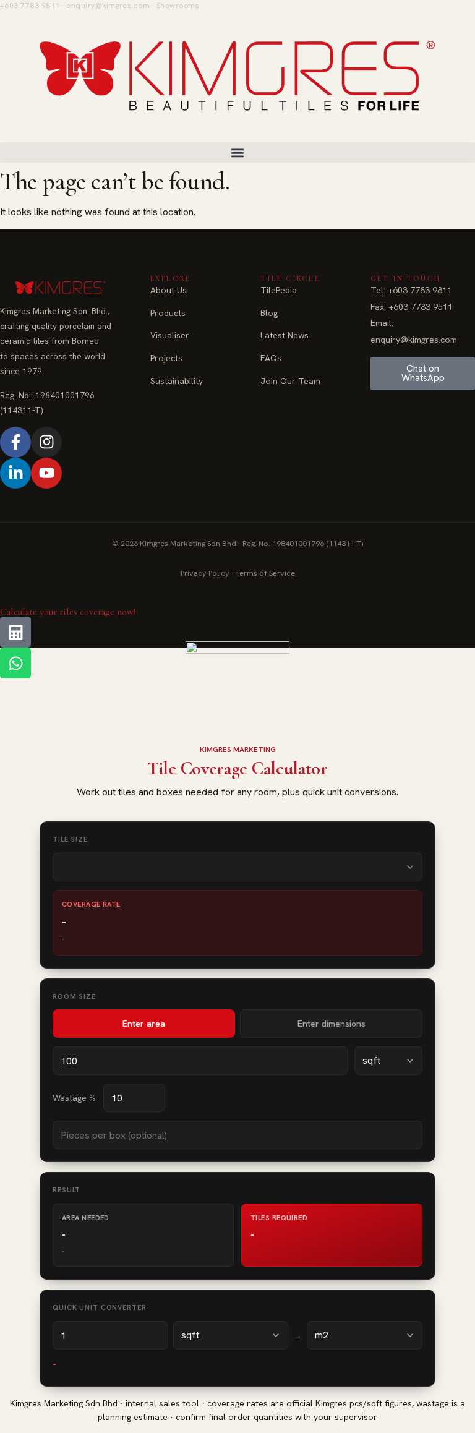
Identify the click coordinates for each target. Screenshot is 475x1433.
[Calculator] (15, 632)
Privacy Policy (205, 573)
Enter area (143, 1023)
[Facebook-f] (15, 442)
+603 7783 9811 (30, 6)
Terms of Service (265, 573)
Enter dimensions (331, 1023)
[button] (237, 152)
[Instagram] (46, 442)
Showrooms (177, 6)
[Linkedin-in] (15, 473)
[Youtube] (46, 473)
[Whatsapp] (15, 663)
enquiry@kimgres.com (108, 6)
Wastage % (74, 1097)
